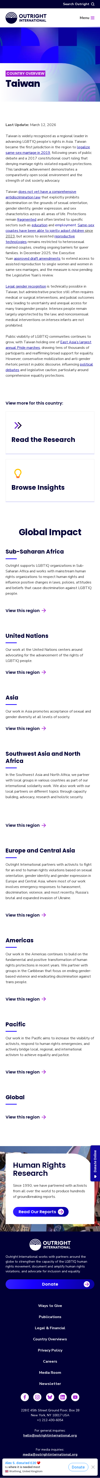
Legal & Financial (50, 1328)
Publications (50, 1316)
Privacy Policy (50, 1350)
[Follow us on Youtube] (75, 1397)
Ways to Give (50, 1305)
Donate (50, 1284)
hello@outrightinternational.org (50, 1435)
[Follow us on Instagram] (37, 1397)
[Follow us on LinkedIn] (63, 1397)
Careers (50, 1361)
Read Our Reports (37, 1212)
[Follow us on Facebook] (25, 1397)
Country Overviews (50, 1339)
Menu (84, 17)
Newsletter (50, 1383)
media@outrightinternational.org (50, 1454)
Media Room (50, 1372)
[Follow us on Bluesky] (50, 1397)
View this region (23, 610)
